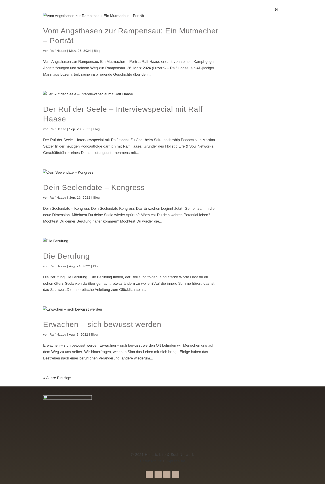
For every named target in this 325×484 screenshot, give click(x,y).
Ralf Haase (58, 50)
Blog (97, 50)
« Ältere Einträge (57, 378)
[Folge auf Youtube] (175, 474)
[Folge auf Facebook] (149, 474)
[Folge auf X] (166, 474)
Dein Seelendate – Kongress (94, 187)
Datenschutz (151, 461)
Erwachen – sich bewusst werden (102, 324)
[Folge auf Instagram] (158, 474)
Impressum (175, 461)
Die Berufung (66, 256)
